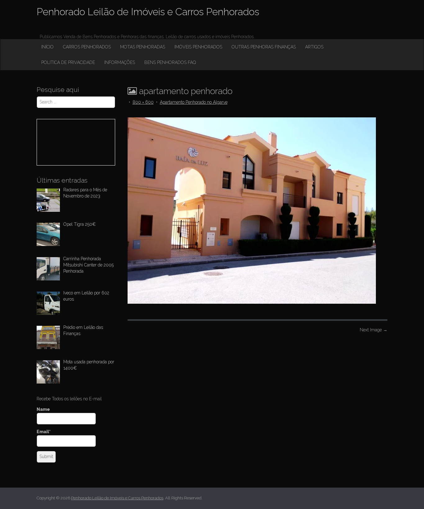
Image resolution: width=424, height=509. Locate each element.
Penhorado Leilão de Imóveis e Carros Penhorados (148, 11)
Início (47, 46)
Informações (119, 62)
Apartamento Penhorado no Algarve (194, 102)
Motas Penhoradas (142, 46)
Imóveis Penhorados (198, 46)
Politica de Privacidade (68, 62)
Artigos (314, 46)
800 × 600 (143, 102)
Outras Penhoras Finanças (264, 46)
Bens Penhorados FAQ (170, 62)
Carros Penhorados (87, 46)
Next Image (373, 329)
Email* (44, 431)
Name (43, 409)
